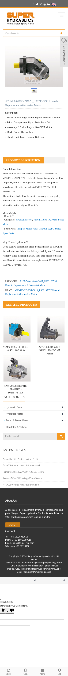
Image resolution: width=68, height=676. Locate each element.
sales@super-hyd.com (23, 543)
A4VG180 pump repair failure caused (21, 465)
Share (8, 674)
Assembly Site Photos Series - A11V (21, 459)
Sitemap (34, 559)
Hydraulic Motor (35, 178)
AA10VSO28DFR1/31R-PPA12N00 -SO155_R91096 (15, 389)
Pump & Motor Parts (17, 420)
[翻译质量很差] (9, 611)
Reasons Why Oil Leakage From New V (22, 478)
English (60, 4)
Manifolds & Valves (16, 427)
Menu (42, 674)
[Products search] (61, 33)
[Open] (64, 52)
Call (26, 674)
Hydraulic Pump (14, 407)
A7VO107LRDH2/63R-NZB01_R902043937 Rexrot (50, 350)
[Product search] (61, 436)
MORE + (13, 525)
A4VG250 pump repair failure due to (21, 484)
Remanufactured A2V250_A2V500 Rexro (23, 472)
